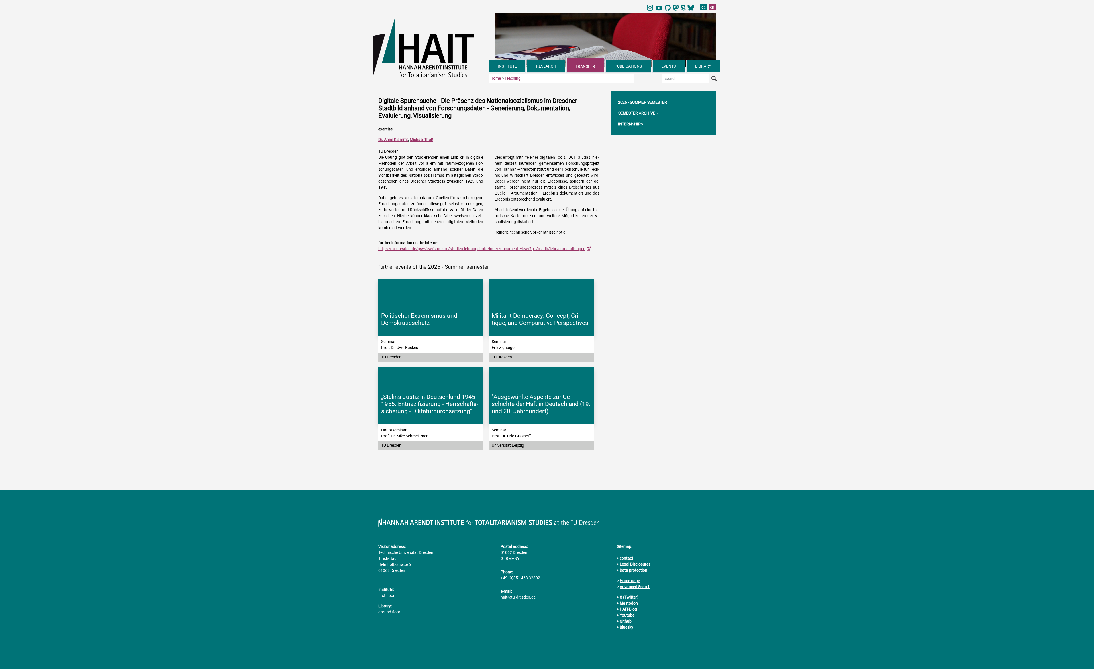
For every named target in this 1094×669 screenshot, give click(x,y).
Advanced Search (635, 586)
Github (626, 621)
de (703, 7)
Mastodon (629, 603)
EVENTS (668, 66)
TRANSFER (585, 66)
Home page (630, 580)
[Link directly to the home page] (431, 48)
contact (626, 558)
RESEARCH (546, 66)
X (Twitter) (629, 597)
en (712, 7)
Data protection (633, 570)
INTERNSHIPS (630, 124)
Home (495, 78)
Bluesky (626, 627)
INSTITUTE (507, 66)
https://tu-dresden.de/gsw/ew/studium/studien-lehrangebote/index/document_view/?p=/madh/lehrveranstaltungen (481, 248)
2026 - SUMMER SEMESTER (642, 102)
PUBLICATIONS (628, 66)
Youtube (627, 615)
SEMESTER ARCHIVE (636, 113)
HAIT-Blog (628, 609)
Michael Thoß (421, 139)
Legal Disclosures (635, 564)
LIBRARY (703, 66)
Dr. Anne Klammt (393, 139)
